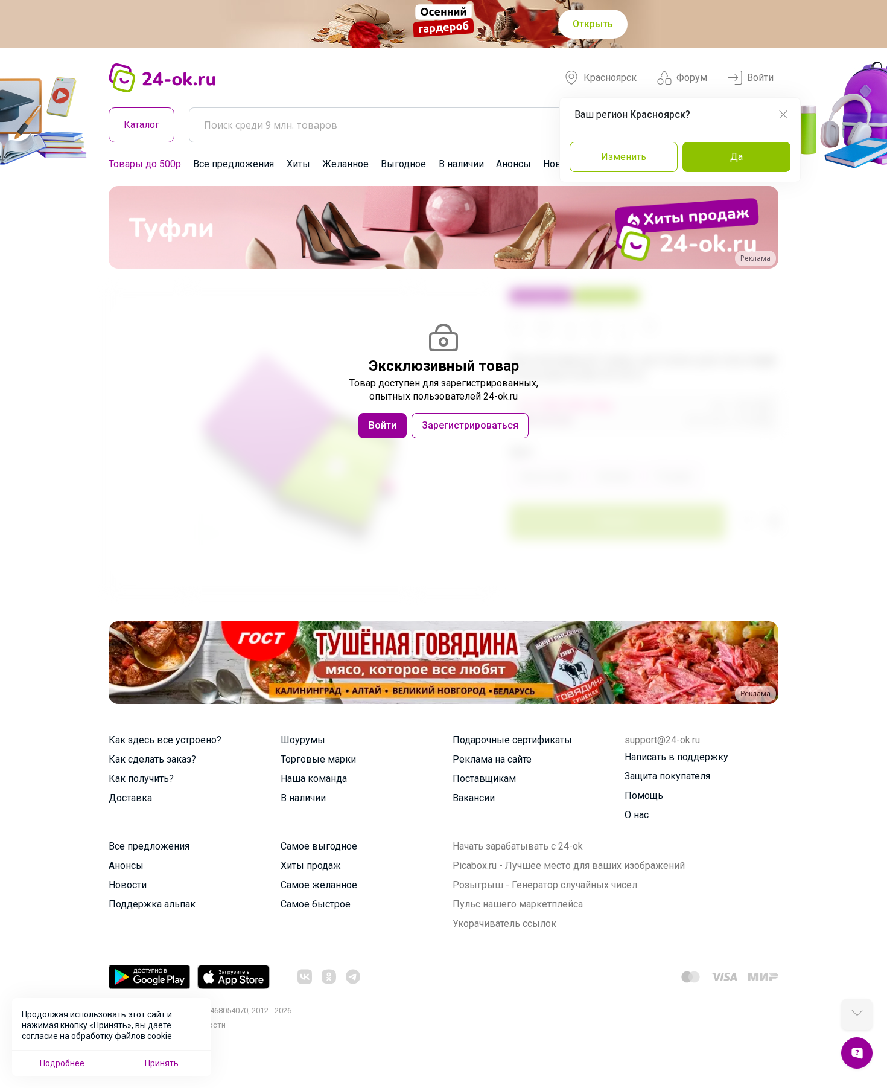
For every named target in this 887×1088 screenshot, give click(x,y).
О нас (637, 815)
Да (736, 156)
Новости (128, 885)
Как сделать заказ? (152, 759)
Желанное (345, 164)
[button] (129, 227)
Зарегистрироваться (470, 425)
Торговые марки (318, 759)
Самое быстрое (316, 904)
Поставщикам (484, 778)
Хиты (298, 164)
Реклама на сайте (492, 759)
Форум (691, 77)
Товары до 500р (145, 164)
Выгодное (403, 164)
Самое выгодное (319, 846)
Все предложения (233, 164)
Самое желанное (319, 885)
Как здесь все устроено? (165, 740)
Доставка (130, 798)
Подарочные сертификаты (512, 740)
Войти (760, 77)
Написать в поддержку (676, 757)
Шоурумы (303, 740)
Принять (162, 1063)
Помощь (644, 795)
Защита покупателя (667, 776)
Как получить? (141, 778)
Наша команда (314, 778)
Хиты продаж (311, 865)
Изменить (623, 156)
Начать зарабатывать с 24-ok (518, 846)
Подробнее (62, 1063)
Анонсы (513, 164)
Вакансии (474, 798)
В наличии (461, 164)
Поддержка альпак (152, 904)
